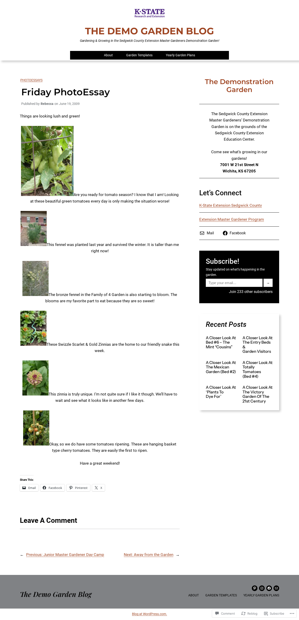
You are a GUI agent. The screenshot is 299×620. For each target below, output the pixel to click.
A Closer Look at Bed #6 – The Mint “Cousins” (221, 342)
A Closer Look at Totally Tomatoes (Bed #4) (257, 369)
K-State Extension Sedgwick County (230, 205)
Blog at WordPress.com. (149, 614)
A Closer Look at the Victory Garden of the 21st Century (257, 394)
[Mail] (276, 588)
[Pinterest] (254, 588)
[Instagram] (262, 588)
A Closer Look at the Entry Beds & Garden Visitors (257, 345)
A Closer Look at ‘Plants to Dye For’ (221, 392)
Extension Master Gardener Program (231, 219)
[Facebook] (269, 588)
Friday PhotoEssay (65, 92)
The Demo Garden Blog (149, 31)
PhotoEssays (31, 80)
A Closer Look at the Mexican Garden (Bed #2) (221, 367)
